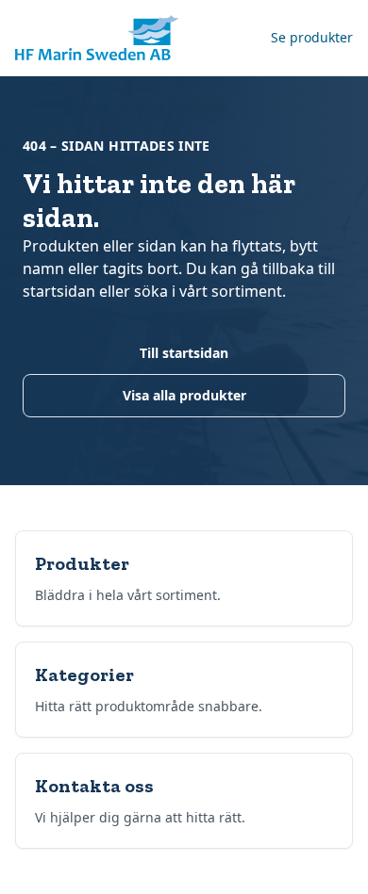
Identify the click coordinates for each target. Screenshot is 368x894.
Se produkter (312, 37)
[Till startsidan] (96, 37)
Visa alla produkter (184, 395)
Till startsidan (184, 353)
